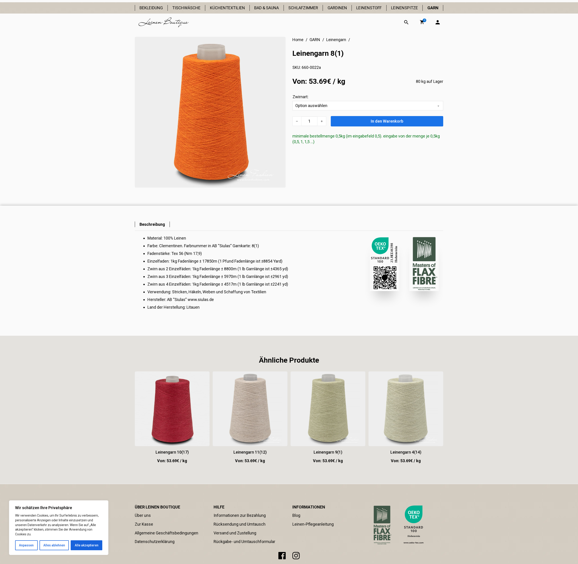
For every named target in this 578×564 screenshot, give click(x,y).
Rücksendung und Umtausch (240, 524)
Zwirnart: (300, 96)
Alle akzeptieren (86, 545)
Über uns (143, 515)
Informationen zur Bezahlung (240, 515)
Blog (296, 515)
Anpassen (26, 545)
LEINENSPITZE (404, 7)
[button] (422, 22)
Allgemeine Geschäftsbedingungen (166, 533)
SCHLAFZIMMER (303, 7)
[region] (58, 527)
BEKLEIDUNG (151, 7)
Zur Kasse (144, 524)
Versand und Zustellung (235, 533)
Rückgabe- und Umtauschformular (244, 541)
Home (297, 39)
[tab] (152, 224)
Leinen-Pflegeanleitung (313, 524)
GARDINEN (337, 7)
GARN (432, 7)
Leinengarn (336, 39)
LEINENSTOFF (369, 7)
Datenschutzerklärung (155, 541)
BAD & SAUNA (266, 7)
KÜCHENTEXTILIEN (227, 7)
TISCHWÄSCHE (186, 7)
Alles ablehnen (54, 545)
